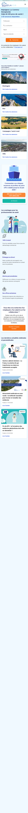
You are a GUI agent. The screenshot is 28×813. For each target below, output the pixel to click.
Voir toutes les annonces (9, 89)
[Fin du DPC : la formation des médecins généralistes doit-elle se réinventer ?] (14, 416)
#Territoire (22, 379)
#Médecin (22, 411)
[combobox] (14, 21)
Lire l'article (6, 373)
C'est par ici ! (18, 47)
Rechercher (15, 40)
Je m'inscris (14, 201)
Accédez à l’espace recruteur (14, 327)
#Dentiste (22, 346)
